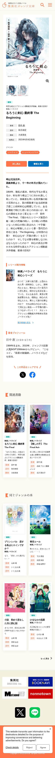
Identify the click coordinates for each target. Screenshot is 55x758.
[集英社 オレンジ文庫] (19, 6)
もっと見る (45, 658)
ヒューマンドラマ (30, 152)
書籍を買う (39, 164)
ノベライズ (13, 152)
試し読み (16, 164)
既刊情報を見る (24, 323)
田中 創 (21, 125)
